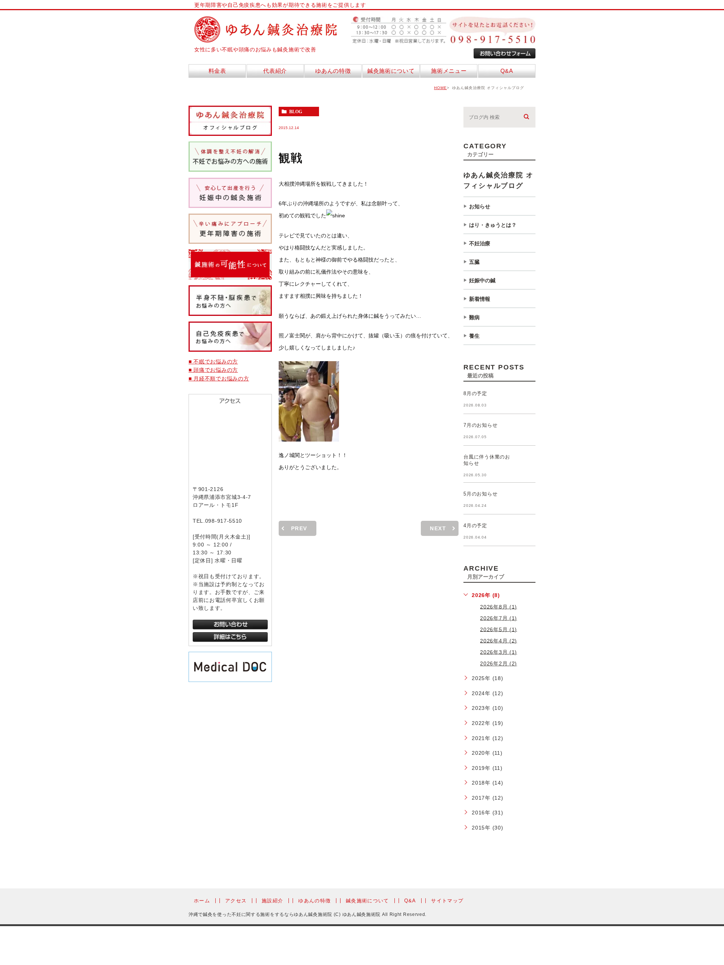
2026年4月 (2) (498, 640)
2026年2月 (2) (498, 663)
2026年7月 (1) (498, 618)
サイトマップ (447, 900)
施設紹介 (272, 900)
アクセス (236, 900)
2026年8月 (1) (498, 606)
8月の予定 (475, 393)
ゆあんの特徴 (314, 900)
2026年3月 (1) (498, 652)
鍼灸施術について (367, 900)
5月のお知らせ (480, 494)
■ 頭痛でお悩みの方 (213, 370)
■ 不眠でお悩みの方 (213, 362)
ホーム (202, 900)
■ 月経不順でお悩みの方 (219, 379)
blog (295, 111)
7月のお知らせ (480, 425)
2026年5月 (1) (498, 629)
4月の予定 (475, 525)
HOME (440, 88)
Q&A (410, 900)
